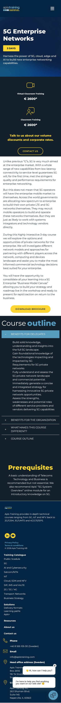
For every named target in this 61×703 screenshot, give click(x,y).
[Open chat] (53, 695)
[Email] (5, 651)
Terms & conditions (14, 545)
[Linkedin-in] (7, 535)
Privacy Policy (11, 542)
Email (13, 651)
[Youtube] (12, 535)
